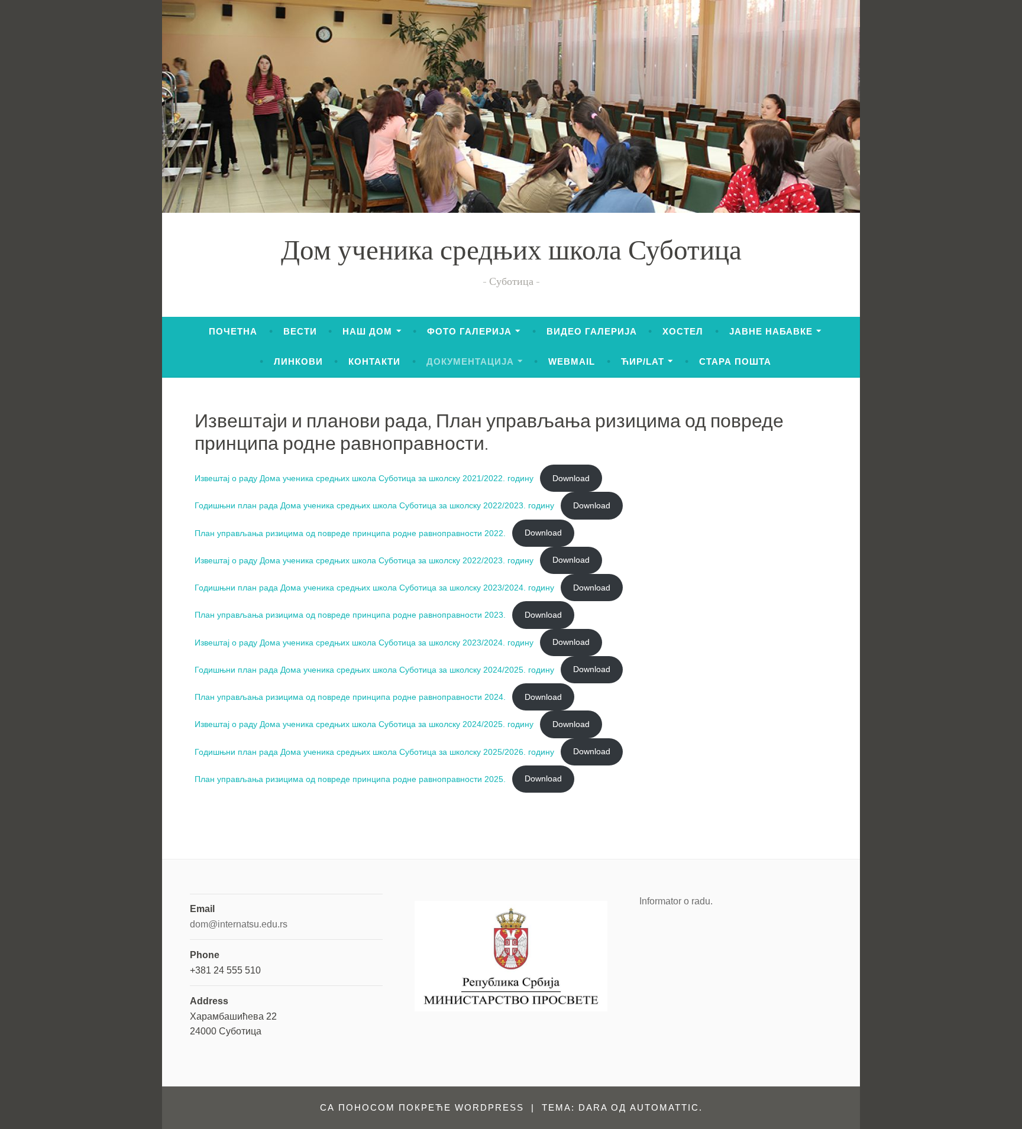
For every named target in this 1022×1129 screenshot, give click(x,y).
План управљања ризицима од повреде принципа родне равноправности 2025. (350, 778)
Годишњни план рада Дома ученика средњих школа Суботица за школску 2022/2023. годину (374, 505)
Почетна (233, 331)
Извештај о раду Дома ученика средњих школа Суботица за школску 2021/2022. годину (364, 478)
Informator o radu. (676, 901)
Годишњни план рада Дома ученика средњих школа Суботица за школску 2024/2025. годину (374, 669)
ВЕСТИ (300, 331)
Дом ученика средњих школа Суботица (511, 253)
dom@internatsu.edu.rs (238, 924)
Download (571, 478)
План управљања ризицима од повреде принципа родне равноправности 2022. (350, 532)
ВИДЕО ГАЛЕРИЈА (591, 331)
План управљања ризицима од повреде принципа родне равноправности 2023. (350, 614)
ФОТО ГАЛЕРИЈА (469, 331)
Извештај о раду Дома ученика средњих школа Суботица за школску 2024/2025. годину (364, 724)
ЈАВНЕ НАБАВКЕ (771, 331)
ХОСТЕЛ (682, 331)
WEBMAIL (571, 361)
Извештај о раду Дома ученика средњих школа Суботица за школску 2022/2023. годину (364, 559)
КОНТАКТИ (374, 361)
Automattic (664, 1107)
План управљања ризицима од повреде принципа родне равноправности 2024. (350, 697)
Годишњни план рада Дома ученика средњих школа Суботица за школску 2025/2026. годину (374, 751)
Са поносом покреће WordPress (422, 1107)
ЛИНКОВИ (298, 361)
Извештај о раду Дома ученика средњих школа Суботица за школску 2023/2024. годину (364, 642)
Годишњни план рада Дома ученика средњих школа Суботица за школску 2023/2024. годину (374, 587)
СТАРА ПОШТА (735, 361)
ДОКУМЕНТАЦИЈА (470, 361)
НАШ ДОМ (367, 331)
